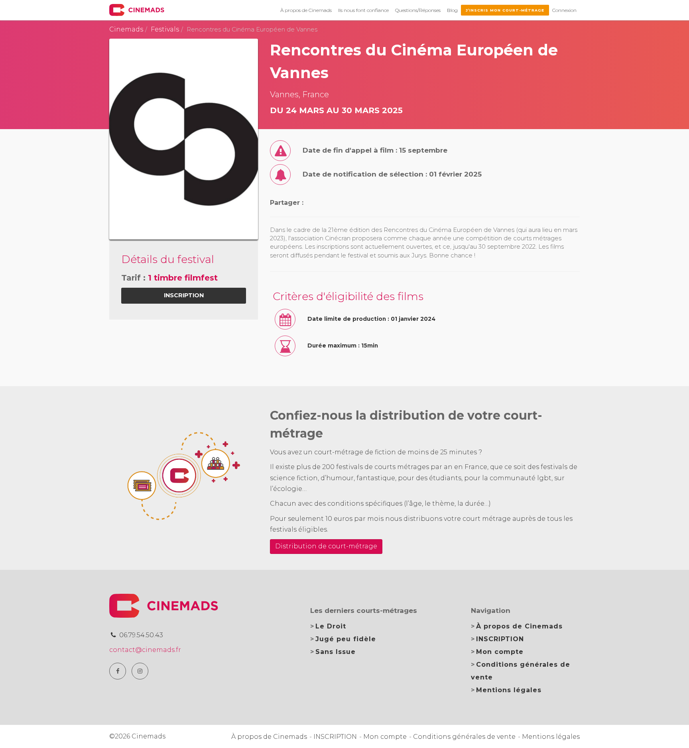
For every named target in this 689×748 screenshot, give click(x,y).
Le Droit (330, 626)
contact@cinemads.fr (145, 650)
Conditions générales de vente (464, 736)
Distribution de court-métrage (326, 546)
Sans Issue (335, 652)
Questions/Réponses (418, 10)
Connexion (564, 10)
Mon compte (500, 652)
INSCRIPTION (500, 639)
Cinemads (126, 29)
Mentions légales (508, 690)
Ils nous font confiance (363, 10)
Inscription (184, 295)
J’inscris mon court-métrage (505, 10)
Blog (452, 10)
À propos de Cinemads (306, 10)
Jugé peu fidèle (345, 639)
